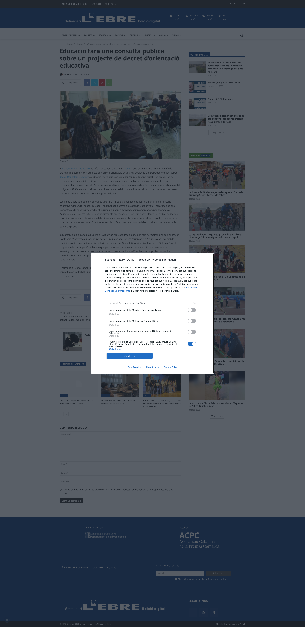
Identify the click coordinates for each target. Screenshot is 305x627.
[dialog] (152, 313)
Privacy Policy (170, 367)
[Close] (207, 260)
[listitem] (152, 303)
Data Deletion (134, 367)
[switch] (192, 310)
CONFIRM (130, 356)
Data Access (152, 367)
